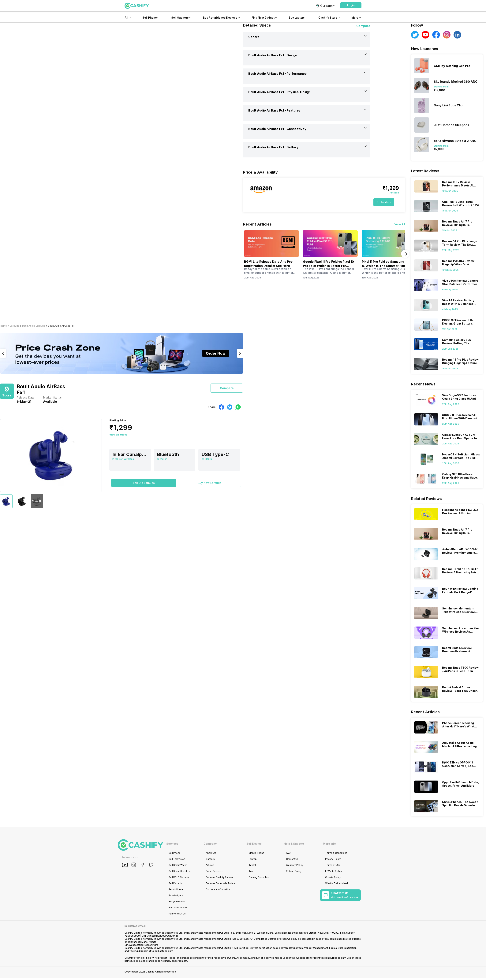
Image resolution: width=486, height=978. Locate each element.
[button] (350, 5)
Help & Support (294, 843)
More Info (329, 843)
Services (172, 843)
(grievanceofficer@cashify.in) (141, 944)
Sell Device (254, 843)
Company (210, 843)
